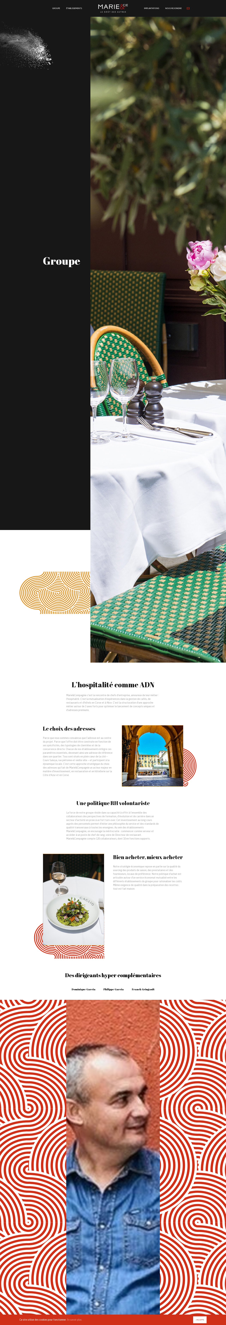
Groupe (56, 8)
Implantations (151, 8)
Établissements (74, 8)
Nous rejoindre (173, 8)
